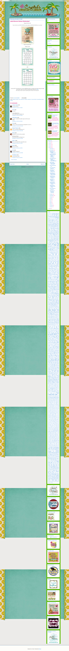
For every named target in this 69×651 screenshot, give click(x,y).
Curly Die (52, 262)
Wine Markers (49, 477)
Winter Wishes (54, 480)
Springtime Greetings (51, 381)
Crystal (58, 261)
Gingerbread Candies (51, 291)
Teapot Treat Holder (51, 450)
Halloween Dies (50, 299)
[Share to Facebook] (25, 97)
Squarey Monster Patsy (51, 387)
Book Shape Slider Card (52, 237)
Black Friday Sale (51, 236)
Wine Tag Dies (53, 478)
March (51, 203)
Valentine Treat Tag (55, 472)
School (49, 363)
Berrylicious (54, 229)
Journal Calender (50, 314)
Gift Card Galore (55, 290)
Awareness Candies (56, 223)
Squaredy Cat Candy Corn (54, 383)
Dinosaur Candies (50, 267)
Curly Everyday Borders (53, 263)
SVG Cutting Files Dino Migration (52, 413)
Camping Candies (50, 242)
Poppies (55, 352)
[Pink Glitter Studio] (53, 561)
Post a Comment (14, 159)
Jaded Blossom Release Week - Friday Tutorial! (53, 174)
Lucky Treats (50, 328)
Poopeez (51, 352)
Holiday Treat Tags (50, 306)
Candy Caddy (51, 243)
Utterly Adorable (55, 469)
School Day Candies (53, 363)
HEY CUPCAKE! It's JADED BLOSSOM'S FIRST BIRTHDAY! (53, 159)
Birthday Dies (55, 234)
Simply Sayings (51, 373)
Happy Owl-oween (53, 302)
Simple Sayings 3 (50, 369)
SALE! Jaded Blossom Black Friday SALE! (52, 163)
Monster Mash (54, 336)
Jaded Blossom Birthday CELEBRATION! (53, 152)
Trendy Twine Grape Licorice (53, 464)
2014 (50, 144)
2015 (50, 143)
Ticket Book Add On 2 (55, 457)
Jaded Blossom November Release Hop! (52, 170)
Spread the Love (55, 378)
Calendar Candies (56, 240)
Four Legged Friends (52, 285)
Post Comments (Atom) (29, 166)
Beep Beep (52, 228)
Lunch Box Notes (51, 329)
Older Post (43, 164)
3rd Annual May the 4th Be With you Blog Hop (55, 124)
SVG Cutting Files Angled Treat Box (53, 397)
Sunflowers (56, 389)
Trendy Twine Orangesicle (52, 466)
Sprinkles (53, 382)
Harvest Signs (54, 303)
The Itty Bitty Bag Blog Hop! (52, 168)
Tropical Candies (52, 467)
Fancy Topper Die (21, 99)
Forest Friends (57, 284)
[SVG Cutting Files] (53, 537)
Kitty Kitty (53, 320)
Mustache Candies (51, 338)
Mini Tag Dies (54, 333)
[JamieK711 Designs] (53, 532)
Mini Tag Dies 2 (51, 334)
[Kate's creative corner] (53, 547)
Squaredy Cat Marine (50, 384)
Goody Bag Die (56, 293)
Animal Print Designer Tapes (51, 221)
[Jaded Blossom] (53, 57)
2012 (50, 147)
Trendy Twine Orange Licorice (53, 465)
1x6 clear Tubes (54, 213)
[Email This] (22, 97)
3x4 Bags (57, 217)
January (51, 206)
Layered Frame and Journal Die (53, 322)
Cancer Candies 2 (56, 242)
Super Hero (50, 390)
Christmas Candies (54, 253)
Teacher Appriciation (55, 449)
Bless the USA (56, 236)
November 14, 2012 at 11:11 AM (17, 138)
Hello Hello (53, 304)
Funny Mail (53, 287)
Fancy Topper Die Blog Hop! (52, 189)
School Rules (53, 364)
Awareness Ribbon (51, 224)
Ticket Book (52, 456)
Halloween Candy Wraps (55, 298)
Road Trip (53, 356)
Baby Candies (54, 225)
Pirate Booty (57, 350)
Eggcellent (49, 272)
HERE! (37, 89)
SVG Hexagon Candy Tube (55, 445)
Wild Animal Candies (55, 476)
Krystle (13, 145)
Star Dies (51, 388)
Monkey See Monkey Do (52, 335)
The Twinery (53, 455)
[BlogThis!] (23, 97)
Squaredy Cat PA (56, 385)
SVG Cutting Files (53, 394)
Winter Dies (54, 479)
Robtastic (56, 358)
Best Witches (54, 230)
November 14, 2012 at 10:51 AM (17, 130)
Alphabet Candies (15, 99)
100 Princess (49, 213)
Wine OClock (54, 477)
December (51, 148)
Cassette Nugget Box (56, 249)
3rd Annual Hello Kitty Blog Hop (54, 131)
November (51, 150)
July (50, 198)
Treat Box (52, 460)
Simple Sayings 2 (55, 368)
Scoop (58, 365)
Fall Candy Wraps (54, 276)
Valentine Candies (51, 471)
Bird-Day (54, 231)
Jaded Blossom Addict (51, 311)
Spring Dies (55, 379)
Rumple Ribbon (54, 360)
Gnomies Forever (54, 292)
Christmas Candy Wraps (52, 254)
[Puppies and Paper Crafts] (53, 613)
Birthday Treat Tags (56, 235)
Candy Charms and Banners (53, 244)
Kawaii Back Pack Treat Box (54, 316)
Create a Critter (52, 261)
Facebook (49, 43)
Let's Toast (51, 323)
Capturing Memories (52, 248)
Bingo (51, 231)
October (51, 194)
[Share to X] (24, 97)
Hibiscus (57, 305)
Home (28, 164)
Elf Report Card (54, 273)
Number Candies (56, 342)
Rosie (13, 109)
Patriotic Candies (52, 347)
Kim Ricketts (14, 154)
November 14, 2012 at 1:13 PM (17, 143)
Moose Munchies (50, 337)
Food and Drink (33, 99)
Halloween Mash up (56, 299)
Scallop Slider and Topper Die (53, 362)
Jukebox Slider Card (51, 315)
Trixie (13, 123)
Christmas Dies (50, 255)
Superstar (53, 391)
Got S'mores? (56, 294)
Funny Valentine (52, 288)
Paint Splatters (54, 345)
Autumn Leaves (50, 223)
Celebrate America (51, 250)
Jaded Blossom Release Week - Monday (53, 186)
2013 (50, 146)
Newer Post (12, 164)
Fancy (52, 277)
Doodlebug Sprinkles (51, 268)
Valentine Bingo (55, 470)
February (51, 205)
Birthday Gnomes (50, 235)
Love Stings (55, 326)
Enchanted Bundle (55, 274)
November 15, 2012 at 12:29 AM (17, 152)
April (51, 202)
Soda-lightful (54, 376)
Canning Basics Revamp (55, 247)
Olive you (50, 343)
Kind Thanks (54, 319)
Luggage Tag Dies (56, 328)
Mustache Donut (53, 339)
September (52, 195)
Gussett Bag (39, 99)
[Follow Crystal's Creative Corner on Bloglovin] (51, 77)
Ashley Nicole (14, 117)
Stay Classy (56, 388)
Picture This (50, 349)
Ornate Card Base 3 (50, 344)
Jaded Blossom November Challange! (52, 191)
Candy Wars (50, 245)
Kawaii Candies (50, 317)
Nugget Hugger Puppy (52, 341)
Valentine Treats (50, 473)
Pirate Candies (51, 351)
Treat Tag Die (50, 461)
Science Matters (53, 365)
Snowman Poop (50, 375)
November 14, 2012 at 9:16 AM (17, 115)
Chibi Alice (57, 251)
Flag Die (26, 99)
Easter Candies (51, 270)
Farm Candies (53, 278)
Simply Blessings (57, 372)
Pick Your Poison (55, 348)
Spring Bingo (50, 379)
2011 (50, 208)
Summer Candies (50, 389)
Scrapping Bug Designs (52, 366)
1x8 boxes (49, 214)
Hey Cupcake (53, 305)
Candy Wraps (53, 246)
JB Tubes (56, 313)
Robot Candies (54, 357)
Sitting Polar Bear (56, 373)
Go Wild (51, 293)
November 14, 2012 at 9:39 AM (17, 121)
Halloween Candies (51, 297)
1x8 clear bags (54, 214)
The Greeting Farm (51, 454)
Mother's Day (56, 337)
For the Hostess (53, 283)
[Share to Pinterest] (25, 97)
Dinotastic (56, 267)
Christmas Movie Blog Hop (55, 116)
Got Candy (50, 294)
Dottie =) (13, 140)
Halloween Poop (51, 300)
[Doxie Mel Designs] (53, 576)
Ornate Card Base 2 (55, 343)
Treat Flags (56, 460)
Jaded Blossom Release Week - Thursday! (53, 177)
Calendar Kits (51, 241)
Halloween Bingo (54, 296)
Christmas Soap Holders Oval (54, 257)
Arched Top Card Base (55, 222)
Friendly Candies (53, 286)
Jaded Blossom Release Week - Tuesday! (53, 183)
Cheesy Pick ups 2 (52, 251)
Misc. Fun (57, 334)
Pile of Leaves (55, 349)
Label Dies (56, 321)
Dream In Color (56, 269)
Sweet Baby (51, 447)
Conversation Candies (53, 260)
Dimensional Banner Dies (53, 266)
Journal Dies (56, 314)
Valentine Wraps (56, 473)
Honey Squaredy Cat (56, 306)
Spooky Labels (54, 377)
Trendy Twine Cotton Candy (54, 463)
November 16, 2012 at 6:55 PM (17, 157)
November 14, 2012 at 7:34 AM (17, 107)
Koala (52, 321)
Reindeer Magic (50, 355)
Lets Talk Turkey (56, 323)
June (51, 199)
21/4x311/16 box (50, 216)
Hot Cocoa (50, 307)
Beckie (13, 132)
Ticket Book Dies (51, 458)
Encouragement (50, 275)
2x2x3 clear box (56, 216)
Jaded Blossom (52, 310)
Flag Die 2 (29, 99)
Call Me (56, 241)
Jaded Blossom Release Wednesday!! (52, 180)
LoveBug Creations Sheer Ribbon (53, 327)
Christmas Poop (53, 256)
